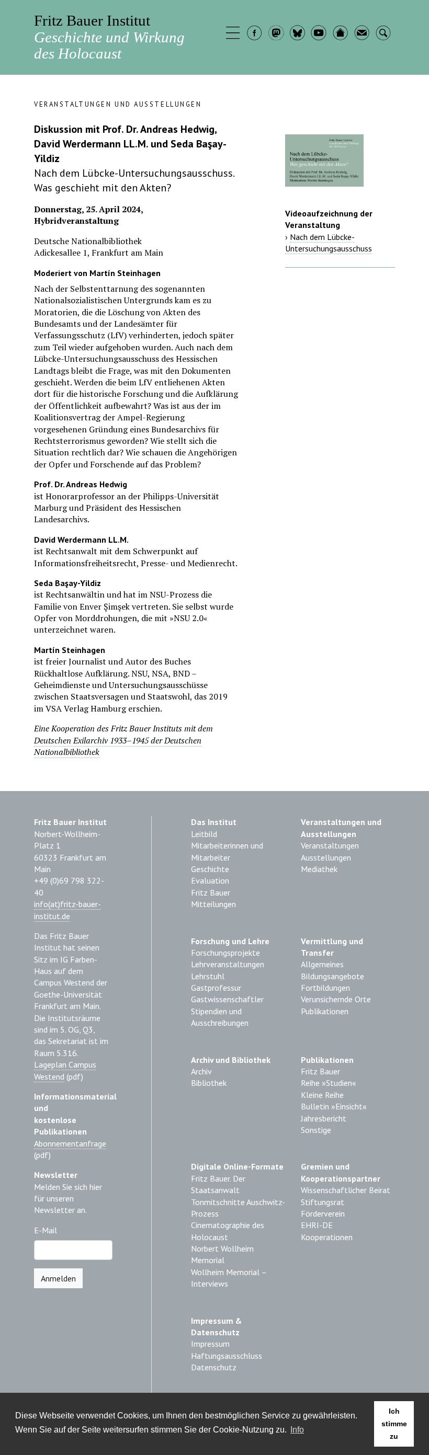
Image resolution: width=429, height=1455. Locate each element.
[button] (234, 34)
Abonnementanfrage (70, 1143)
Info (297, 1429)
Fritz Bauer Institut (109, 37)
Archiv (201, 1071)
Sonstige (316, 1130)
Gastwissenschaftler (227, 999)
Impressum (210, 1343)
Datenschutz (213, 1367)
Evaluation (210, 880)
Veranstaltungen (330, 845)
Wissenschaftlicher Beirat (345, 1190)
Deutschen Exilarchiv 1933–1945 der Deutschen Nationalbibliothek (117, 746)
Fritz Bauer (210, 892)
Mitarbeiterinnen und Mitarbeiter (227, 851)
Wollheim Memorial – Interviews (228, 1278)
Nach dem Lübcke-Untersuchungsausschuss (328, 243)
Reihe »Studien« (328, 1083)
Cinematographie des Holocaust (227, 1231)
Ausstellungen (326, 857)
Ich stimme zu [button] (394, 1423)
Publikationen (324, 1011)
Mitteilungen (213, 904)
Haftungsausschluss (226, 1355)
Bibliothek (209, 1083)
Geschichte (210, 869)
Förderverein (323, 1213)
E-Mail (45, 1230)
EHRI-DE (317, 1225)
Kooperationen (327, 1237)
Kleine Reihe (322, 1095)
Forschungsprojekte (225, 952)
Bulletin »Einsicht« (334, 1106)
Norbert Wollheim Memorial (222, 1254)
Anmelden (58, 1278)
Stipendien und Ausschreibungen (220, 1017)
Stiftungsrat (322, 1202)
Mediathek (319, 869)
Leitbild (204, 834)
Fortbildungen (325, 987)
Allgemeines (322, 964)
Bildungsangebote (332, 976)
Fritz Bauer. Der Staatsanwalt (218, 1184)
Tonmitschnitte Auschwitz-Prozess (238, 1208)
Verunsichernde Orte (336, 999)
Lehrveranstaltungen (227, 964)
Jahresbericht (323, 1118)
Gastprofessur (216, 987)
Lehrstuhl (207, 976)
